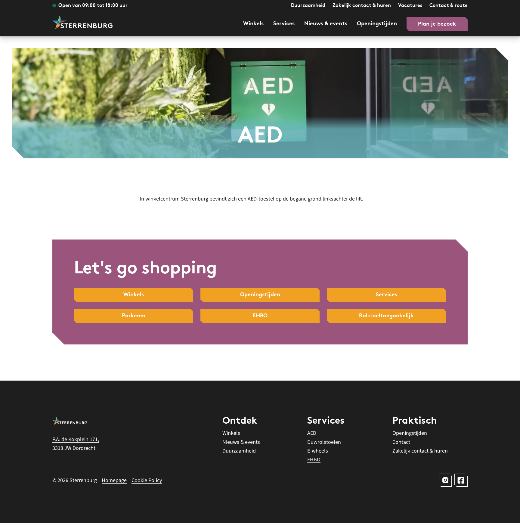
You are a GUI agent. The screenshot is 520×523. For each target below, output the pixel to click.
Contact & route (448, 6)
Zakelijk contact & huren (362, 6)
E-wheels (317, 451)
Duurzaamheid (308, 6)
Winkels (253, 23)
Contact (401, 442)
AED (311, 433)
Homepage (114, 480)
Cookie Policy (147, 480)
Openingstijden (377, 23)
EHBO (313, 459)
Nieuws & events (325, 23)
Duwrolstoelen (324, 442)
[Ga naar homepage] (82, 22)
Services (284, 23)
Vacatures (410, 6)
